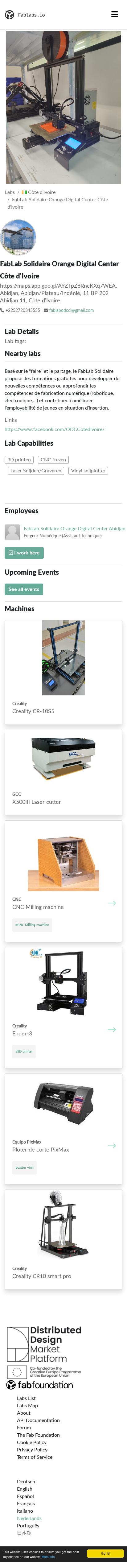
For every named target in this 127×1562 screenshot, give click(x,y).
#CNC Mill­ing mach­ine (32, 925)
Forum (24, 1427)
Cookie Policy (32, 1442)
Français (26, 1503)
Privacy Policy (32, 1449)
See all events (24, 589)
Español (25, 1496)
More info (48, 1556)
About (24, 1413)
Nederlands (29, 1518)
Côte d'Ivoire (41, 192)
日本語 (24, 1533)
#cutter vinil (24, 1167)
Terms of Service (34, 1457)
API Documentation (38, 1420)
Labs (10, 192)
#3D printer (24, 1051)
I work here (26, 552)
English (24, 1489)
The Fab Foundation (38, 1435)
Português (28, 1525)
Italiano (25, 1511)
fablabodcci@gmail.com (71, 310)
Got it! (105, 1553)
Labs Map (27, 1405)
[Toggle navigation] (114, 14)
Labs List (26, 1398)
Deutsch (26, 1481)
